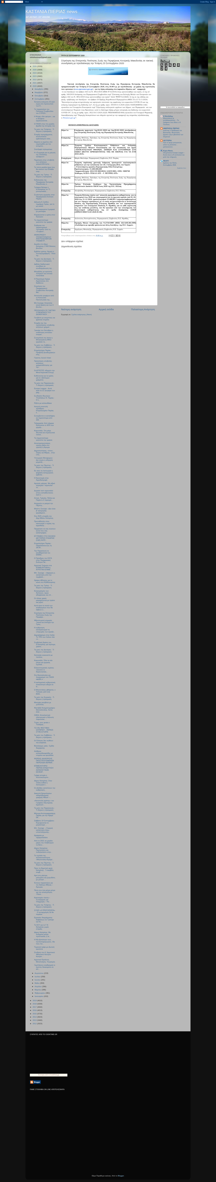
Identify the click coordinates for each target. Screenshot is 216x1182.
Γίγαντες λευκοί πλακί (42, 358)
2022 (35, 80)
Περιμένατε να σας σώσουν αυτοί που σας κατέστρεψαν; (45, 531)
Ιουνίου (38, 980)
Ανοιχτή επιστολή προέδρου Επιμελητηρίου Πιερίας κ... (44, 410)
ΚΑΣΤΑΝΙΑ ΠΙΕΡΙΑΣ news (51, 11)
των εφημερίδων (180, 107)
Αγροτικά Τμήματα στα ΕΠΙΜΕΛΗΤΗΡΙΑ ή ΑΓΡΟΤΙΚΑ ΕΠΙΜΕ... (43, 567)
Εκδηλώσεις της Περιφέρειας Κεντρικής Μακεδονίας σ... (43, 182)
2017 (35, 1007)
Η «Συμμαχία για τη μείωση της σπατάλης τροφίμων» (44, 155)
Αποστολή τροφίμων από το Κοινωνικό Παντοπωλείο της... (44, 298)
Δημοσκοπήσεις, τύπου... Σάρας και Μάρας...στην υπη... (44, 453)
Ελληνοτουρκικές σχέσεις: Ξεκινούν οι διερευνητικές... (44, 670)
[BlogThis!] (112, 235)
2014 (35, 1017)
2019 (35, 1001)
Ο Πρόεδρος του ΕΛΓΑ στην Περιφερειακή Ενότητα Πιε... (43, 560)
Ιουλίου (38, 977)
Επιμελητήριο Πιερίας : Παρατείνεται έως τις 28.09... (43, 545)
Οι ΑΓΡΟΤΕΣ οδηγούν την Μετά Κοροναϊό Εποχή (44, 371)
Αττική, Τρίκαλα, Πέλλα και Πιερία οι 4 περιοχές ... (44, 499)
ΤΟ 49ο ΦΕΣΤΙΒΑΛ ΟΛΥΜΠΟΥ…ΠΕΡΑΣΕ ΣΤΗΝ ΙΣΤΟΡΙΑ (43, 730)
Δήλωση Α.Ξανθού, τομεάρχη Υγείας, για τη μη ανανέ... (44, 204)
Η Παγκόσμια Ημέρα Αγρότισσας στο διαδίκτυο (42, 281)
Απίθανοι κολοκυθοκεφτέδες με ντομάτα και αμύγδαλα (43, 753)
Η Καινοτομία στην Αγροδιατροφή (41, 479)
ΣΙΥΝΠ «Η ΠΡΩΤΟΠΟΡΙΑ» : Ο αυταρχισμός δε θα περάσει (44, 912)
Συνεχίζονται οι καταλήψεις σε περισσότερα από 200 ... (44, 418)
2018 (35, 1004)
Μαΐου (37, 983)
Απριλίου (38, 986)
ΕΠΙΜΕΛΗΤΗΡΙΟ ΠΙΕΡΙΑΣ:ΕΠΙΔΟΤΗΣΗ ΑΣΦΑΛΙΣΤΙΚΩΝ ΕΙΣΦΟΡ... (43, 769)
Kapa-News (168, 151)
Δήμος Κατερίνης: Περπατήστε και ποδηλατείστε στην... (43, 850)
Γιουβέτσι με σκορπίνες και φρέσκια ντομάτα (44, 319)
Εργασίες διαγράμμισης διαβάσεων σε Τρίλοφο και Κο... (44, 920)
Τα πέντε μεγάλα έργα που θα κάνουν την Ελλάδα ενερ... (44, 169)
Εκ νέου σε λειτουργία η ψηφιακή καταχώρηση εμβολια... (43, 473)
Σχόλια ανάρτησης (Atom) (82, 314)
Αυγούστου (39, 973)
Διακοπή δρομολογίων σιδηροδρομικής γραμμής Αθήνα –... (43, 795)
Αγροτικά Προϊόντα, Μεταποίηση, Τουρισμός (44, 961)
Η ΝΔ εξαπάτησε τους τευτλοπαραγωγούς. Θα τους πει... (44, 942)
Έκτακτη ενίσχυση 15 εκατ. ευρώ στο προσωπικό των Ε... (44, 104)
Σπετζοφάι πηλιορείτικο (43, 149)
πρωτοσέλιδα (171, 107)
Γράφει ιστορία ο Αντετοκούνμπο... (42, 776)
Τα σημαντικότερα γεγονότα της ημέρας (43, 221)
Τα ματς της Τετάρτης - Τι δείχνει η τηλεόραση (44, 130)
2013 (35, 1020)
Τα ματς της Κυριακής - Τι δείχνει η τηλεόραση (44, 698)
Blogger (121, 1176)
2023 (35, 76)
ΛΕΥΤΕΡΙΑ (167, 141)
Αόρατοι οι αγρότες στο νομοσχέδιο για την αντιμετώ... (43, 144)
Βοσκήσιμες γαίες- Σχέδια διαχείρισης (44, 747)
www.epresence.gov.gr (83, 89)
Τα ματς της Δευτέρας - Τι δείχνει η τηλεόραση (44, 260)
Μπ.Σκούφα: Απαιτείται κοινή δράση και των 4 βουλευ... (44, 305)
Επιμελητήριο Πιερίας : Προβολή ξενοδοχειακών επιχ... (44, 352)
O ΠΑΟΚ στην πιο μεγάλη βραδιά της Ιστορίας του (44, 125)
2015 (35, 1014)
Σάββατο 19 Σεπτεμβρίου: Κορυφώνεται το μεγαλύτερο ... (44, 823)
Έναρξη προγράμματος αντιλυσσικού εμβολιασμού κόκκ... (43, 137)
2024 (35, 73)
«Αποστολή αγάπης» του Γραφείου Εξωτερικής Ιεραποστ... (44, 803)
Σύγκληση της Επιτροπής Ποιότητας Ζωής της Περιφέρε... (44, 615)
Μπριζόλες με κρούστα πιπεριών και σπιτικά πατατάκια (43, 274)
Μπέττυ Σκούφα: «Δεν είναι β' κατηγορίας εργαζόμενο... (44, 511)
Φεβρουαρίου (40, 993)
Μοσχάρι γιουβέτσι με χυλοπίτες (42, 703)
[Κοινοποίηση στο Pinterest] (119, 235)
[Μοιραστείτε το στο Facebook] (117, 235)
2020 (35, 86)
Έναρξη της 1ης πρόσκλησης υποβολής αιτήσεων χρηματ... (44, 325)
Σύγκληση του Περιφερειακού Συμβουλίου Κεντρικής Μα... (44, 289)
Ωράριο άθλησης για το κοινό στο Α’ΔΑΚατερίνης (44, 581)
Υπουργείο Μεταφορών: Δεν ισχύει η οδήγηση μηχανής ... (43, 460)
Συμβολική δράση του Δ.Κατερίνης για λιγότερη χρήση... (44, 644)
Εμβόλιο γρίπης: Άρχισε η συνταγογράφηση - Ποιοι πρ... (44, 253)
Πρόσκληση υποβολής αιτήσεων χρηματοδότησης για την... (43, 364)
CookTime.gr (54, 1075)
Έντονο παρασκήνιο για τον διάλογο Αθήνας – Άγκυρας (43, 885)
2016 (35, 1010)
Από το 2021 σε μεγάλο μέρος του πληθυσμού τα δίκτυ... (44, 843)
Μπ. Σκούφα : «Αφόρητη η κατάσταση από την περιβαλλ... (44, 575)
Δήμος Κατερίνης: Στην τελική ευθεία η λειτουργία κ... (43, 783)
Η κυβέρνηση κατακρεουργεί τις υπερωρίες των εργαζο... (44, 630)
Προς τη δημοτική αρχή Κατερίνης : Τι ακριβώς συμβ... (44, 870)
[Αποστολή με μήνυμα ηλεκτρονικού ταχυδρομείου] (110, 235)
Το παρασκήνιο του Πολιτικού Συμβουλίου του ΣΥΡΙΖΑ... (43, 111)
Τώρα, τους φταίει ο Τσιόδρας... (42, 723)
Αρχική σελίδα (106, 309)
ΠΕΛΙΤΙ (166, 161)
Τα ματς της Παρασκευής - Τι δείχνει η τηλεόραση (44, 384)
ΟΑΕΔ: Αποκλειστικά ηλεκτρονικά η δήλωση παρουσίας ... (44, 717)
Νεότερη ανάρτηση (71, 309)
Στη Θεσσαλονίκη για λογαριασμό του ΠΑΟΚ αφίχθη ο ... (44, 677)
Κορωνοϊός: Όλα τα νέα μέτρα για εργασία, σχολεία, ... (43, 662)
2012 (35, 1024)
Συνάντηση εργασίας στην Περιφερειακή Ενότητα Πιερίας (44, 197)
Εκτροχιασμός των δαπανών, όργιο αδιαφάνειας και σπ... (43, 593)
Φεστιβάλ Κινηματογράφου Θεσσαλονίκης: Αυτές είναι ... (44, 710)
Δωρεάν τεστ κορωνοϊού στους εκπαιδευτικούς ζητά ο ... (43, 493)
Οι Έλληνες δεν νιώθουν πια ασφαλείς (43, 742)
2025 (35, 70)
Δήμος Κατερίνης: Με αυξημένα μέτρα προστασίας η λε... (42, 934)
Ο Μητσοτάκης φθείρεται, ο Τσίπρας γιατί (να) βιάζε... (45, 692)
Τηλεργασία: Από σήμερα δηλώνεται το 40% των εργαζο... (44, 425)
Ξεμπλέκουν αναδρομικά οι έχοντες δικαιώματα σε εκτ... (44, 967)
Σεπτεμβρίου (40, 99)
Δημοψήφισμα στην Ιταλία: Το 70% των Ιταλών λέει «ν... (44, 637)
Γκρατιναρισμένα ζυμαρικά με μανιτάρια (44, 210)
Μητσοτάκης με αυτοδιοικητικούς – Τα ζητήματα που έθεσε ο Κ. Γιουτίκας (172, 121)
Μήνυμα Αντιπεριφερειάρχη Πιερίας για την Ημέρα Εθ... (44, 815)
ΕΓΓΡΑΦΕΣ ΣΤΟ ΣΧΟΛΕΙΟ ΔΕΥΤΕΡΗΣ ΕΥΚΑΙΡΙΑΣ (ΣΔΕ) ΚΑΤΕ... (44, 538)
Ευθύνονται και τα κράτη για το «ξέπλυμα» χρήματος (43, 378)
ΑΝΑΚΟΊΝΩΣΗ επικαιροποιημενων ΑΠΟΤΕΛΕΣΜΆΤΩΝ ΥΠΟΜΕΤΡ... (43, 238)
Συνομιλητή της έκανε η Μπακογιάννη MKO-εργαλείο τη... (43, 340)
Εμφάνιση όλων (181, 168)
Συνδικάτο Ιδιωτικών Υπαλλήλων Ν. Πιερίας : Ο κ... (44, 398)
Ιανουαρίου (39, 996)
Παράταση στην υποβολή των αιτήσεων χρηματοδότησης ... (44, 162)
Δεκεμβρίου (39, 89)
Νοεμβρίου (39, 92)
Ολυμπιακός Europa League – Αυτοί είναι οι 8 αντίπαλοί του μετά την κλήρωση (174, 155)
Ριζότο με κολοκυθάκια (43, 403)
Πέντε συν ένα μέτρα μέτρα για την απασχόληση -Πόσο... (44, 892)
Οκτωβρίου (39, 96)
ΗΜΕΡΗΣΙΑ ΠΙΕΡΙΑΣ (171, 128)
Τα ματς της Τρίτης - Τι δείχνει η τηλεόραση (43, 176)
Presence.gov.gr (69, 118)
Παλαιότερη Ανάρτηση (143, 309)
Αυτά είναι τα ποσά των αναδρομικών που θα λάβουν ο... (43, 608)
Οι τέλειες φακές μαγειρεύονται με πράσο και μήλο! (44, 600)
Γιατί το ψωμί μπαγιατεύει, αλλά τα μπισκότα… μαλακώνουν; (172, 145)
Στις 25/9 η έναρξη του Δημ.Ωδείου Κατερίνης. (44, 517)
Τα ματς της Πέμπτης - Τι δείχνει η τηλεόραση (44, 466)
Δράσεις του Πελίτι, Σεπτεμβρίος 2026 (170, 164)
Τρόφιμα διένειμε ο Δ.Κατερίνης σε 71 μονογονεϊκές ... (42, 189)
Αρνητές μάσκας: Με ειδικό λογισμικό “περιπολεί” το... (44, 485)
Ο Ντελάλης (168, 116)
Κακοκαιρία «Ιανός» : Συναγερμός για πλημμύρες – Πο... (42, 900)
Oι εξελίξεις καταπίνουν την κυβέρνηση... (44, 789)
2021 (35, 83)
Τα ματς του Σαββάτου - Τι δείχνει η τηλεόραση (44, 346)
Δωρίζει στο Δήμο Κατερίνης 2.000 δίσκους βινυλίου (45, 246)
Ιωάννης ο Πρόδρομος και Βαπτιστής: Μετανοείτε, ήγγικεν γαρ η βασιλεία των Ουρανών (173, 133)
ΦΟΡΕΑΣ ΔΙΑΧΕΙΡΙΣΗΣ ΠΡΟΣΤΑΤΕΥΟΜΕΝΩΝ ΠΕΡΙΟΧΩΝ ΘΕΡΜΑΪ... (44, 761)
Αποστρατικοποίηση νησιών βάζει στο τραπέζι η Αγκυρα (42, 445)
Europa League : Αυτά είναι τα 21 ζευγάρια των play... (44, 390)
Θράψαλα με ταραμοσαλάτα (41, 836)
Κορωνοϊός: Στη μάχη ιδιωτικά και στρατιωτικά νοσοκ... (44, 433)
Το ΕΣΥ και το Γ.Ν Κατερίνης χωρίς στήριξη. (41, 927)
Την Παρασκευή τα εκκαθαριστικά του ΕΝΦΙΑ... (42, 553)
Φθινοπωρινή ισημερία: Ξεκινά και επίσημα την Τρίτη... (44, 622)
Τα (167, 107)
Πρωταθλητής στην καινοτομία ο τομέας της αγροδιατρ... (44, 523)
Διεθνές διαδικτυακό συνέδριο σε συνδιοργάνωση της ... (44, 266)
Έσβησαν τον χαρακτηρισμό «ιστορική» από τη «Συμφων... (42, 228)
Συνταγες (41, 1075)
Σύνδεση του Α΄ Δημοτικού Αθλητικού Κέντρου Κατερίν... (44, 954)
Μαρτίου (38, 990)
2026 (35, 66)
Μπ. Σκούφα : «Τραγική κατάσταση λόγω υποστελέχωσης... (43, 830)
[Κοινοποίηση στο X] (114, 235)
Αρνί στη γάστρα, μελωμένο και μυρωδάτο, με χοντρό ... (45, 877)
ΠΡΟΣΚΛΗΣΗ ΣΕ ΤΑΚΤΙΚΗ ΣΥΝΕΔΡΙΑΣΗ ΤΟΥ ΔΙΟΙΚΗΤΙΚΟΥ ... (44, 312)
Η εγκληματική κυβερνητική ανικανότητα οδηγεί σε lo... (44, 684)
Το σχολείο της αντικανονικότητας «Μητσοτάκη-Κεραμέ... (44, 857)
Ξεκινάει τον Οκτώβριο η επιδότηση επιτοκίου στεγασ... (43, 332)
